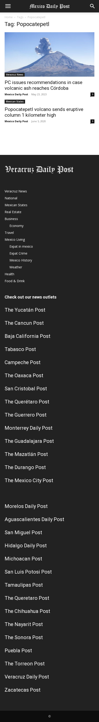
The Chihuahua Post (27, 611)
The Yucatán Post (25, 310)
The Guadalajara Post (29, 441)
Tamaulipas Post (24, 585)
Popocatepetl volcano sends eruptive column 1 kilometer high (44, 112)
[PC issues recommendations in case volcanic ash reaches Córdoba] (49, 54)
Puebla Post (18, 650)
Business (11, 219)
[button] (7, 6)
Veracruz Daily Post (27, 677)
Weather (15, 267)
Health (9, 274)
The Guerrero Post (26, 415)
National (11, 198)
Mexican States (15, 101)
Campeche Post (23, 362)
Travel (9, 232)
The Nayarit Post (24, 624)
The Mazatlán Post (26, 454)
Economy (16, 225)
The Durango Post (25, 467)
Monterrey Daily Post (28, 428)
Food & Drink (15, 281)
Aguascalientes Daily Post (34, 519)
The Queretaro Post (27, 598)
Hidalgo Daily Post (26, 545)
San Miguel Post (23, 532)
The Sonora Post (24, 637)
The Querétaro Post (27, 402)
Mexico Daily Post (16, 94)
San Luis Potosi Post (28, 572)
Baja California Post (27, 336)
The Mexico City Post (29, 480)
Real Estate (13, 212)
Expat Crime (18, 253)
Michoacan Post (23, 559)
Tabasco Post (20, 349)
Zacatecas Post (23, 690)
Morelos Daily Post (26, 506)
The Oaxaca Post (24, 375)
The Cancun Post (24, 323)
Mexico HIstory (20, 260)
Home (9, 17)
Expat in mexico (21, 246)
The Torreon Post (25, 664)
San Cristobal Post (26, 388)
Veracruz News (14, 74)
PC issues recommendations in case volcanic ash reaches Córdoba (43, 85)
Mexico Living (15, 239)
